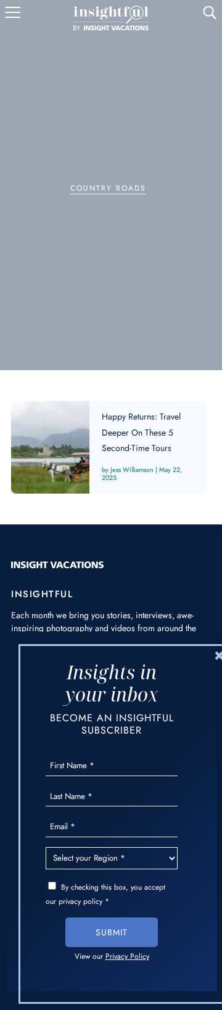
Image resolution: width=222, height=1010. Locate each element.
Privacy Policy (127, 956)
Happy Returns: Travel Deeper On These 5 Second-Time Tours (109, 447)
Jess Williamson (132, 469)
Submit (112, 932)
